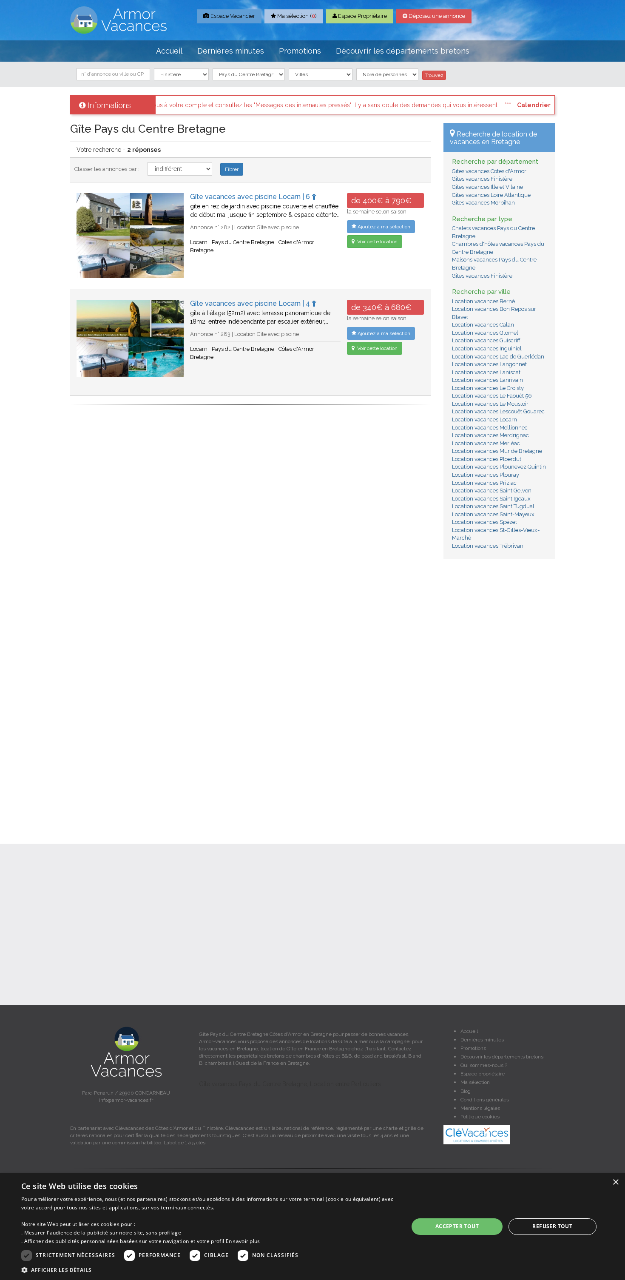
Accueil (169, 50)
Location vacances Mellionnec (490, 427)
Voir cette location (377, 242)
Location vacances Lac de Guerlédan (498, 356)
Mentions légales (480, 1108)
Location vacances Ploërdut (486, 459)
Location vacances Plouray (485, 475)
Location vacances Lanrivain (487, 380)
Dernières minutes (230, 50)
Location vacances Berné (483, 301)
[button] (209, 1270)
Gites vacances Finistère (482, 179)
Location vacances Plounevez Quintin (499, 467)
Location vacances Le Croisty (488, 388)
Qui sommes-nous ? (483, 1065)
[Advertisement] (499, 694)
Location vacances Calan (483, 324)
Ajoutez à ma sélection (383, 227)
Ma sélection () (296, 16)
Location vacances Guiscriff (486, 340)
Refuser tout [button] (552, 1226)
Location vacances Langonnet (489, 364)
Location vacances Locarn (484, 419)
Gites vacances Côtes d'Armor (489, 171)
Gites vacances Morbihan (483, 202)
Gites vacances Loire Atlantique (491, 195)
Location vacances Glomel (485, 333)
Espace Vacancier (232, 16)
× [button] (615, 1182)
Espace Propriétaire (362, 16)
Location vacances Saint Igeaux (491, 498)
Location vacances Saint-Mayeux (493, 514)
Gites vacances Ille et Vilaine (487, 187)
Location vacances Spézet (484, 522)
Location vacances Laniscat (486, 372)
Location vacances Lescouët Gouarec (498, 411)
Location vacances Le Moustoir (490, 404)
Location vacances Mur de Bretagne (497, 451)
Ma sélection (475, 1082)
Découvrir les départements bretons (402, 50)
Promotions (300, 50)
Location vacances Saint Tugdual (493, 506)
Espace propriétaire (482, 1074)
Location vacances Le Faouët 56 (492, 396)
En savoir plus (243, 1241)
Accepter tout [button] (457, 1226)
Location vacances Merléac (486, 443)
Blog (465, 1091)
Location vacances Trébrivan (487, 546)
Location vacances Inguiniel (487, 348)
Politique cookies (480, 1117)
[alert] (312, 1226)
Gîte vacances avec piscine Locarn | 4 (251, 303)
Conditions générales (484, 1100)
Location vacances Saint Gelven (491, 490)
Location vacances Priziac (484, 483)
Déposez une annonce (436, 16)
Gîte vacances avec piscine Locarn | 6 (251, 197)
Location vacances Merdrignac (490, 435)
